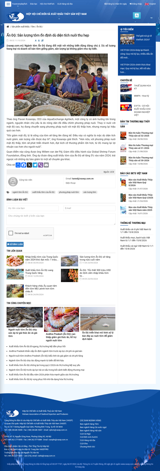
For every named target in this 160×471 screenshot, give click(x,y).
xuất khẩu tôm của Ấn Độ (43, 192)
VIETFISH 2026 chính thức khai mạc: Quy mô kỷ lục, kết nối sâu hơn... (135, 68)
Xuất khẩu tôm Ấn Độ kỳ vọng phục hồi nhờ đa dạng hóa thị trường (41, 379)
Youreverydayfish (19, 4)
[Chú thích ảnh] (61, 84)
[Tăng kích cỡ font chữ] (42, 40)
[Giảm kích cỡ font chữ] (36, 41)
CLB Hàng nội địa (64, 4)
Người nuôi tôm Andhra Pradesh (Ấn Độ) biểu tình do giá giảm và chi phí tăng (46, 356)
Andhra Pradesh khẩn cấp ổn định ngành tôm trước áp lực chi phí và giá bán (45, 351)
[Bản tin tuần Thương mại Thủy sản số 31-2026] (123, 148)
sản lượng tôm (89, 192)
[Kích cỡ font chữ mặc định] (39, 40)
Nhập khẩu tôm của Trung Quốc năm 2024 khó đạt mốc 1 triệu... (41, 258)
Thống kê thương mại (132, 222)
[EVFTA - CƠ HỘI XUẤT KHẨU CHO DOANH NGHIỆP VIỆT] (126, 107)
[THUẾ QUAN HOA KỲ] (126, 88)
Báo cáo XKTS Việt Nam (133, 173)
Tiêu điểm (128, 29)
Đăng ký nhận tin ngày (117, 4)
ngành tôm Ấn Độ (20, 192)
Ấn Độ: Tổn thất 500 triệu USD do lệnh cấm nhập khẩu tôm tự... (95, 273)
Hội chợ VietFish (47, 4)
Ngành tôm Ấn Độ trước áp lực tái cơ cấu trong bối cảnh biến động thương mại (46, 370)
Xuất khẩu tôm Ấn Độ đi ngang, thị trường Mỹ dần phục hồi (37, 346)
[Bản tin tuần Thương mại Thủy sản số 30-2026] (123, 160)
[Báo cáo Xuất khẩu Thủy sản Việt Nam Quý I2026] (123, 197)
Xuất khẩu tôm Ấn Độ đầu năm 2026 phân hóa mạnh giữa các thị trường (44, 374)
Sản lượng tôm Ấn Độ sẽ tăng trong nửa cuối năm (95, 258)
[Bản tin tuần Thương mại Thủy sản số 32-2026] (123, 135)
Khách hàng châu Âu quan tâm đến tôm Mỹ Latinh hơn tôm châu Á (41, 288)
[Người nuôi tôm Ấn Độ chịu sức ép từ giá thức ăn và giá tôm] (25, 317)
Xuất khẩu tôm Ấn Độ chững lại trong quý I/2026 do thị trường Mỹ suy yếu (44, 365)
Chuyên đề (126, 80)
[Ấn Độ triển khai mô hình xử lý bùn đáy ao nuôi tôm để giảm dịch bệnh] (97, 318)
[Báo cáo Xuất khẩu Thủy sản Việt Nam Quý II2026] (123, 182)
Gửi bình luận (16, 244)
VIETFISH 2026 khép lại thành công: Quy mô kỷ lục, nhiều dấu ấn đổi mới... (136, 54)
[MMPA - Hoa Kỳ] (126, 98)
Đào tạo (33, 4)
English (152, 4)
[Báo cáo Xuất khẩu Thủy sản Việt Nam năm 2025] (123, 210)
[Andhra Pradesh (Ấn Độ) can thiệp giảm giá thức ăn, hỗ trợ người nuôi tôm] (61, 319)
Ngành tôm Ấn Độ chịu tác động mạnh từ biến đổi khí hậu (36, 360)
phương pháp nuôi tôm (69, 192)
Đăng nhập (137, 4)
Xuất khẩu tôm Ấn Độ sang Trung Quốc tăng (39, 271)
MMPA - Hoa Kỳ (141, 96)
